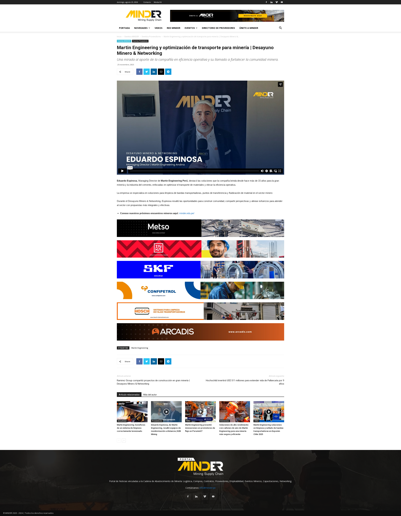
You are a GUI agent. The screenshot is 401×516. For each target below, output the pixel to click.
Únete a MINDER (248, 27)
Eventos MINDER (132, 36)
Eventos (190, 27)
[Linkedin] (271, 2)
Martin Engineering (139, 348)
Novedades (141, 27)
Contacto (147, 2)
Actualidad (122, 421)
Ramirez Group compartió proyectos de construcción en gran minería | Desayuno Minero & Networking (153, 382)
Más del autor (150, 394)
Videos (158, 27)
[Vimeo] (276, 2)
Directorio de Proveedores (218, 27)
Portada (124, 27)
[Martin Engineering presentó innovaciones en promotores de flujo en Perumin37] (200, 411)
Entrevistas (224, 421)
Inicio (119, 36)
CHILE (256, 421)
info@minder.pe (208, 487)
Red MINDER (173, 27)
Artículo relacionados (129, 394)
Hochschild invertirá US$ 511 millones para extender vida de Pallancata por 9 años (245, 382)
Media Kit (158, 2)
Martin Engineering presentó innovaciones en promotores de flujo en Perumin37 (200, 428)
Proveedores (157, 421)
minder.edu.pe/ (186, 213)
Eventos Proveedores (151, 36)
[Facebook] (266, 2)
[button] (280, 28)
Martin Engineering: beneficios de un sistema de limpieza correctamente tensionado (131, 428)
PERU (188, 421)
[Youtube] (281, 2)
